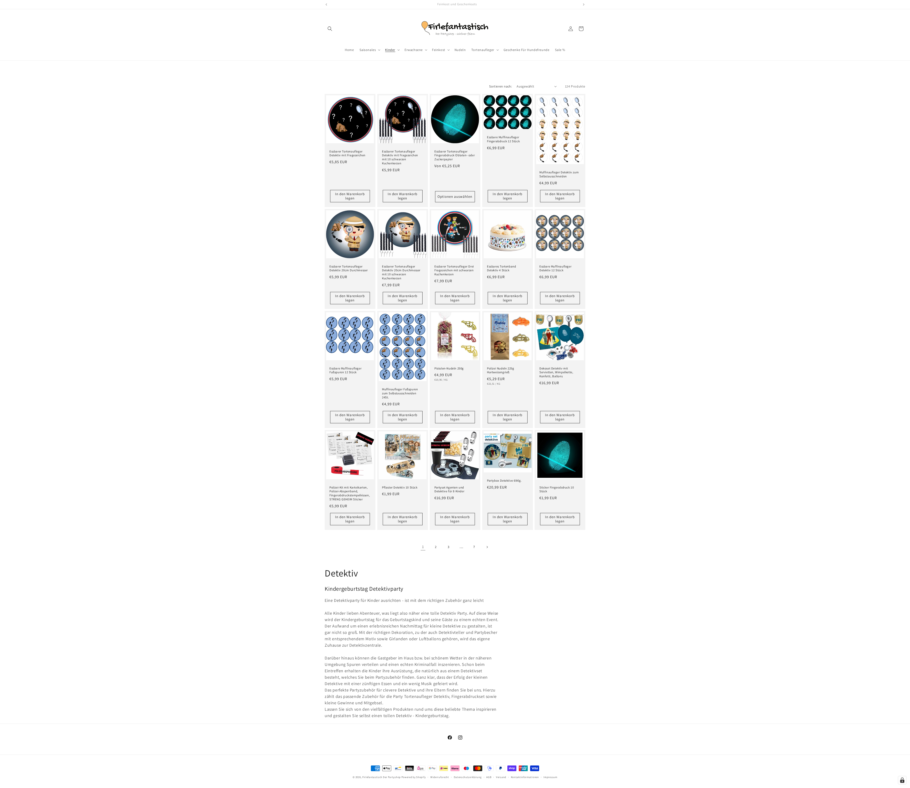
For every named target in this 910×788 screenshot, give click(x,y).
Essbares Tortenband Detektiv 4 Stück (501, 268)
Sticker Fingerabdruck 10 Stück (556, 489)
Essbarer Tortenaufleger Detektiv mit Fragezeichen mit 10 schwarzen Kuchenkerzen (400, 157)
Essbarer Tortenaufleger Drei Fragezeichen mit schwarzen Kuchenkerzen (454, 270)
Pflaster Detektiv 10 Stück (400, 487)
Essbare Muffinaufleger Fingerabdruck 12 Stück (503, 139)
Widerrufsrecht (439, 777)
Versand (501, 777)
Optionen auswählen (454, 196)
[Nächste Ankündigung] (583, 4)
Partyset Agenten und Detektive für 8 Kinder (449, 489)
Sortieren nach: (500, 86)
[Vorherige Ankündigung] (326, 4)
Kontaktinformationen (525, 777)
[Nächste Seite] (487, 547)
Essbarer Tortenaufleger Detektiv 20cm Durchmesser (348, 268)
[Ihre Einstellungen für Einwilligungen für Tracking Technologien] (902, 780)
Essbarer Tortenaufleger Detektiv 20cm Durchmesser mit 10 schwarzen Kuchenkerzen (401, 272)
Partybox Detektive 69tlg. (504, 481)
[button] (330, 28)
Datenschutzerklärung (468, 777)
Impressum (550, 777)
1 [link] (423, 546)
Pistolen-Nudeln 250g (449, 368)
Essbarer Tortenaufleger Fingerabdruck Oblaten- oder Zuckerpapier (454, 155)
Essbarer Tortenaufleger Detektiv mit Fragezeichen (347, 153)
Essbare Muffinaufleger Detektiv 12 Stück (555, 268)
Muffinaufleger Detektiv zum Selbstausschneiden (559, 174)
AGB (488, 777)
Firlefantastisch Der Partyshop (381, 777)
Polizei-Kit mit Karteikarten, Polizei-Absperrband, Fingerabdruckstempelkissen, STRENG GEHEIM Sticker (349, 493)
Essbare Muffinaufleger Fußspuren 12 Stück (345, 370)
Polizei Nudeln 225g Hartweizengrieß (500, 370)
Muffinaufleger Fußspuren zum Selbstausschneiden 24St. (400, 393)
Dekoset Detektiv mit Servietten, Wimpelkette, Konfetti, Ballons (556, 372)
